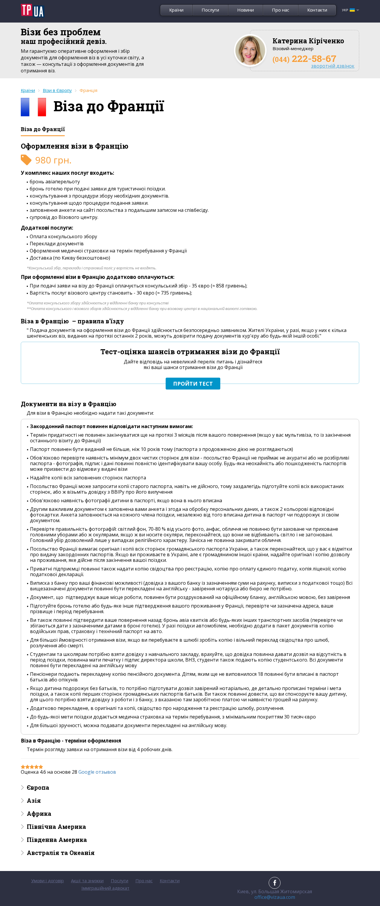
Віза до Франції (43, 129)
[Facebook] (275, 883)
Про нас (280, 10)
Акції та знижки (87, 880)
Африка (39, 813)
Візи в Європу (57, 90)
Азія (34, 800)
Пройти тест (193, 383)
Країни (176, 10)
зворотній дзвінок (332, 66)
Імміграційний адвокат (105, 888)
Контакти (317, 10)
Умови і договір (47, 880)
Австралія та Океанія (61, 852)
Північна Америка (56, 826)
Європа (38, 787)
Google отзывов (97, 772)
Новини (245, 10)
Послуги (210, 10)
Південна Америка (57, 839)
